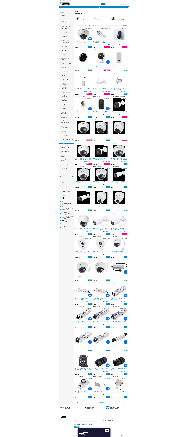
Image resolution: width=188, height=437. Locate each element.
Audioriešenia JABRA (64, 85)
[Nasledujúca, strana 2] (125, 403)
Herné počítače (64, 80)
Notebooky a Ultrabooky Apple (66, 92)
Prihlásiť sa (76, 426)
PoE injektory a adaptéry (65, 140)
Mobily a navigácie (63, 108)
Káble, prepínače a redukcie (65, 150)
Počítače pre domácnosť (65, 76)
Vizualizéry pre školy (65, 168)
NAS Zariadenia (64, 59)
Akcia (63, 181)
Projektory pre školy (65, 167)
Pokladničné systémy (64, 113)
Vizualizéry (63, 39)
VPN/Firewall (64, 134)
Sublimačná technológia (65, 42)
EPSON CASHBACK (63, 15)
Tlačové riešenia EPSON (64, 16)
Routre (63, 138)
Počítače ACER (64, 75)
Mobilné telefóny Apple (65, 93)
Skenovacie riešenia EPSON (65, 56)
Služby (62, 14)
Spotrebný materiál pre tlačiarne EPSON (66, 27)
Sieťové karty (64, 131)
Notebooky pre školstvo (65, 72)
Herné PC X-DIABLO (63, 89)
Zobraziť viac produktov (100, 22)
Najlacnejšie (84, 25)
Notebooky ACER (64, 68)
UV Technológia (64, 54)
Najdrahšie (89, 25)
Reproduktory (64, 88)
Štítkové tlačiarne (64, 21)
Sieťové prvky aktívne (65, 128)
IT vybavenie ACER (63, 67)
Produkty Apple (63, 91)
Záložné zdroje (63, 152)
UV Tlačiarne (64, 55)
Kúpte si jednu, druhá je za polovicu (67, 29)
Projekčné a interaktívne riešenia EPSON (66, 31)
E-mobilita (62, 97)
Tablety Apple (64, 95)
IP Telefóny (63, 142)
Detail (90, 70)
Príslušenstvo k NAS (64, 60)
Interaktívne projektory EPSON (66, 33)
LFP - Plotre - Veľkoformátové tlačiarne (67, 22)
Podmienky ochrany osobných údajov (107, 420)
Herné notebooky (64, 74)
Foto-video (62, 107)
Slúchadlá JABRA (64, 87)
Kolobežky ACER (64, 99)
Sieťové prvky (63, 126)
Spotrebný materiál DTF (65, 49)
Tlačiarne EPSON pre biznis (66, 20)
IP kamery (63, 143)
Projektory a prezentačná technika (66, 122)
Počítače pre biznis (65, 78)
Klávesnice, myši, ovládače (65, 151)
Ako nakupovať (88, 0)
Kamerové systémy (63, 156)
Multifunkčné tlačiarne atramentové (67, 64)
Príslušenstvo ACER (64, 84)
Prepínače (63, 132)
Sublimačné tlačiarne (65, 43)
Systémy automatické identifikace (66, 114)
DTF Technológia (64, 47)
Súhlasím (107, 430)
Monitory (62, 148)
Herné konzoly (63, 105)
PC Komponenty (63, 104)
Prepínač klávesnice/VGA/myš (66, 130)
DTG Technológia (64, 51)
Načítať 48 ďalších (101, 402)
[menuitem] (61, 7)
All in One (63, 82)
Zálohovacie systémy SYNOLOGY (65, 58)
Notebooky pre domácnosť (66, 70)
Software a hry (63, 123)
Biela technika (63, 160)
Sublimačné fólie (64, 46)
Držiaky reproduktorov (64, 117)
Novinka (63, 182)
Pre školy (62, 161)
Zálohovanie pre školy (65, 164)
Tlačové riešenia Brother (64, 62)
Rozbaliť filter (65, 185)
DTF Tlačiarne (64, 50)
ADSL (62, 136)
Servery (62, 155)
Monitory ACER (64, 83)
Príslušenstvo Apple (65, 96)
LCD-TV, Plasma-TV (63, 109)
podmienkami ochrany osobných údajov (88, 424)
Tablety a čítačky (63, 159)
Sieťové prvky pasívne (65, 127)
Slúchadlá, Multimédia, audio (65, 147)
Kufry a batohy (63, 116)
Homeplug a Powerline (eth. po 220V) (67, 139)
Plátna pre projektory (65, 37)
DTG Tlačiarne (64, 53)
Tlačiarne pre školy (64, 165)
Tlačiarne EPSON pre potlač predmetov (66, 25)
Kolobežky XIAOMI (64, 100)
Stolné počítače (63, 103)
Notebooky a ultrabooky (64, 101)
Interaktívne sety (64, 36)
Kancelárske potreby (64, 157)
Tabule (63, 35)
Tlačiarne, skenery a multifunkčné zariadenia (66, 121)
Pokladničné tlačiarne (65, 28)
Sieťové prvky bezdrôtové (65, 146)
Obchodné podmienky (96, 0)
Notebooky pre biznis (65, 71)
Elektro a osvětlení (63, 112)
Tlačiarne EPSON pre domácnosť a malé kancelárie (67, 18)
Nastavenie (82, 434)
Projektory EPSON (64, 32)
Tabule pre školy (64, 163)
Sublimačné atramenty (65, 45)
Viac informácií (85, 432)
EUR (122, 0)
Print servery (64, 144)
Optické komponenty (65, 135)
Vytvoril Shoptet (125, 434)
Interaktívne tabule (63, 118)
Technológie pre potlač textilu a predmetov (65, 41)
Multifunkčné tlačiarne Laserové (66, 63)
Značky (62, 169)
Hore (77, 402)
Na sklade (64, 179)
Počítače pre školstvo (65, 79)
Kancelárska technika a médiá (65, 153)
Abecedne (94, 25)
